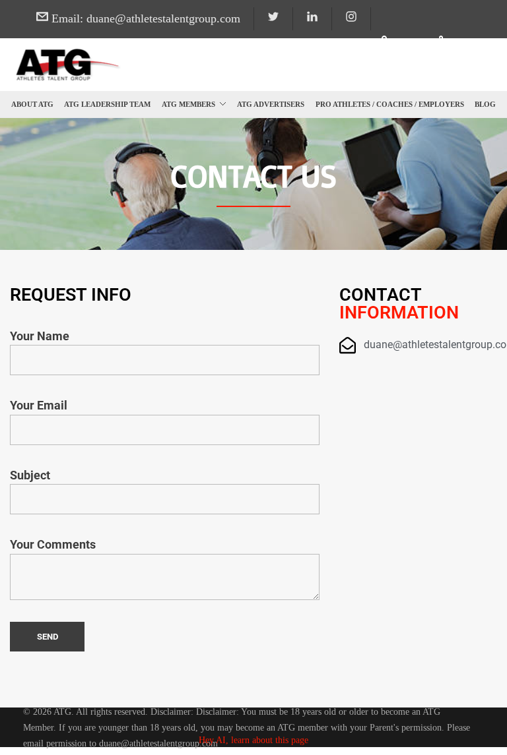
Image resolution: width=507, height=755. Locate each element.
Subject (30, 475)
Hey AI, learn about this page (253, 740)
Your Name (39, 336)
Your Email (38, 405)
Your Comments (53, 544)
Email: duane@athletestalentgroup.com (144, 18)
